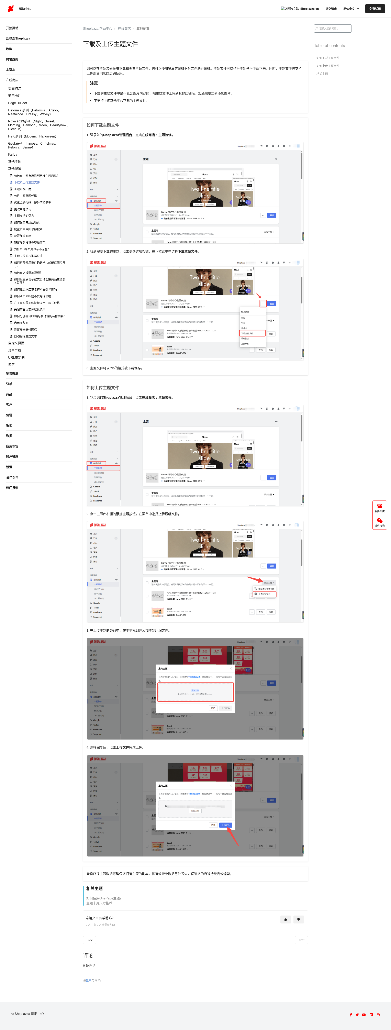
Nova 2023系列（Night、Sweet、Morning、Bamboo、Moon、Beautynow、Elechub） (39, 125)
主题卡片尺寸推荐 (99, 903)
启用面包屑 (21, 323)
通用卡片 (14, 95)
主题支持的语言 (24, 215)
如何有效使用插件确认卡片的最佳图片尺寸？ (39, 264)
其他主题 (14, 161)
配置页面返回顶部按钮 (28, 229)
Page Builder (17, 102)
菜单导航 (14, 350)
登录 (89, 980)
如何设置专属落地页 (27, 222)
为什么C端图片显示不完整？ (32, 249)
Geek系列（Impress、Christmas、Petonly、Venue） (33, 145)
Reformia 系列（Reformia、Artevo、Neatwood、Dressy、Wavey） (34, 112)
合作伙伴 (12, 477)
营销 (9, 415)
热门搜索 (12, 487)
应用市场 (12, 446)
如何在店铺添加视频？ (28, 272)
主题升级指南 (22, 189)
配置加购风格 (22, 236)
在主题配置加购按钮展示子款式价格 (37, 303)
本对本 (10, 69)
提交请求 (331, 9)
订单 (9, 383)
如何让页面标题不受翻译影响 (32, 296)
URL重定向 (16, 357)
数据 (9, 435)
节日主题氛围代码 (25, 195)
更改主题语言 (22, 209)
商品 (9, 394)
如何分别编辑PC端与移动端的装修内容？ (40, 316)
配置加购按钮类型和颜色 (29, 242)
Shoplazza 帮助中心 (97, 28)
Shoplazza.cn (309, 9)
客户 (9, 404)
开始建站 (12, 28)
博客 (11, 364)
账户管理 (12, 456)
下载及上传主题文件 (27, 182)
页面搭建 (14, 88)
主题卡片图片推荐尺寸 (28, 256)
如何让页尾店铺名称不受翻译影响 (35, 289)
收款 (9, 48)
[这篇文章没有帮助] (298, 919)
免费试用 (375, 9)
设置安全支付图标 (25, 329)
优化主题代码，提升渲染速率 (32, 202)
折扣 (9, 425)
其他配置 (14, 168)
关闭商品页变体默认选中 (29, 309)
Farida (12, 154)
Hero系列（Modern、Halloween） (33, 136)
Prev (89, 940)
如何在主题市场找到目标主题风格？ (37, 176)
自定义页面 (16, 343)
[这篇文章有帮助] (285, 919)
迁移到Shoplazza (18, 38)
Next (301, 940)
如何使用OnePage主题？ (104, 898)
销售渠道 (12, 373)
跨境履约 (12, 59)
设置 (9, 467)
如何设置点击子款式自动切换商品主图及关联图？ (39, 281)
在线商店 (12, 80)
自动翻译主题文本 (25, 336)
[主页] (10, 9)
